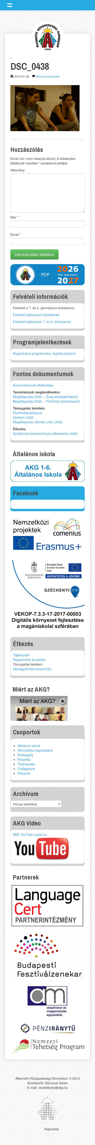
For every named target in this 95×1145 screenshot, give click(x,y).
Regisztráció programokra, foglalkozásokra (44, 353)
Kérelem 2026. (23, 417)
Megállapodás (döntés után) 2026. (38, 422)
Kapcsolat (52, 1129)
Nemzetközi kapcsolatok (35, 750)
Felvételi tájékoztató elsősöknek (36, 314)
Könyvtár (24, 773)
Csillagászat (26, 768)
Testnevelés (26, 764)
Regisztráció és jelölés (29, 659)
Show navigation (10, 5)
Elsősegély (25, 755)
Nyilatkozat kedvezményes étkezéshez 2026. (45, 433)
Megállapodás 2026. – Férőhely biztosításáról (46, 401)
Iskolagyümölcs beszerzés (32, 668)
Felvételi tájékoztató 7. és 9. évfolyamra (42, 321)
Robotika (24, 759)
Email (15, 234)
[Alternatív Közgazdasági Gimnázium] (47, 36)
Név (14, 217)
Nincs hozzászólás (47, 76)
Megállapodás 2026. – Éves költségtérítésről (45, 396)
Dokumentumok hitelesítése (33, 385)
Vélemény (17, 170)
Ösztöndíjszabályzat (27, 412)
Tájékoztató (21, 655)
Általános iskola (29, 745)
